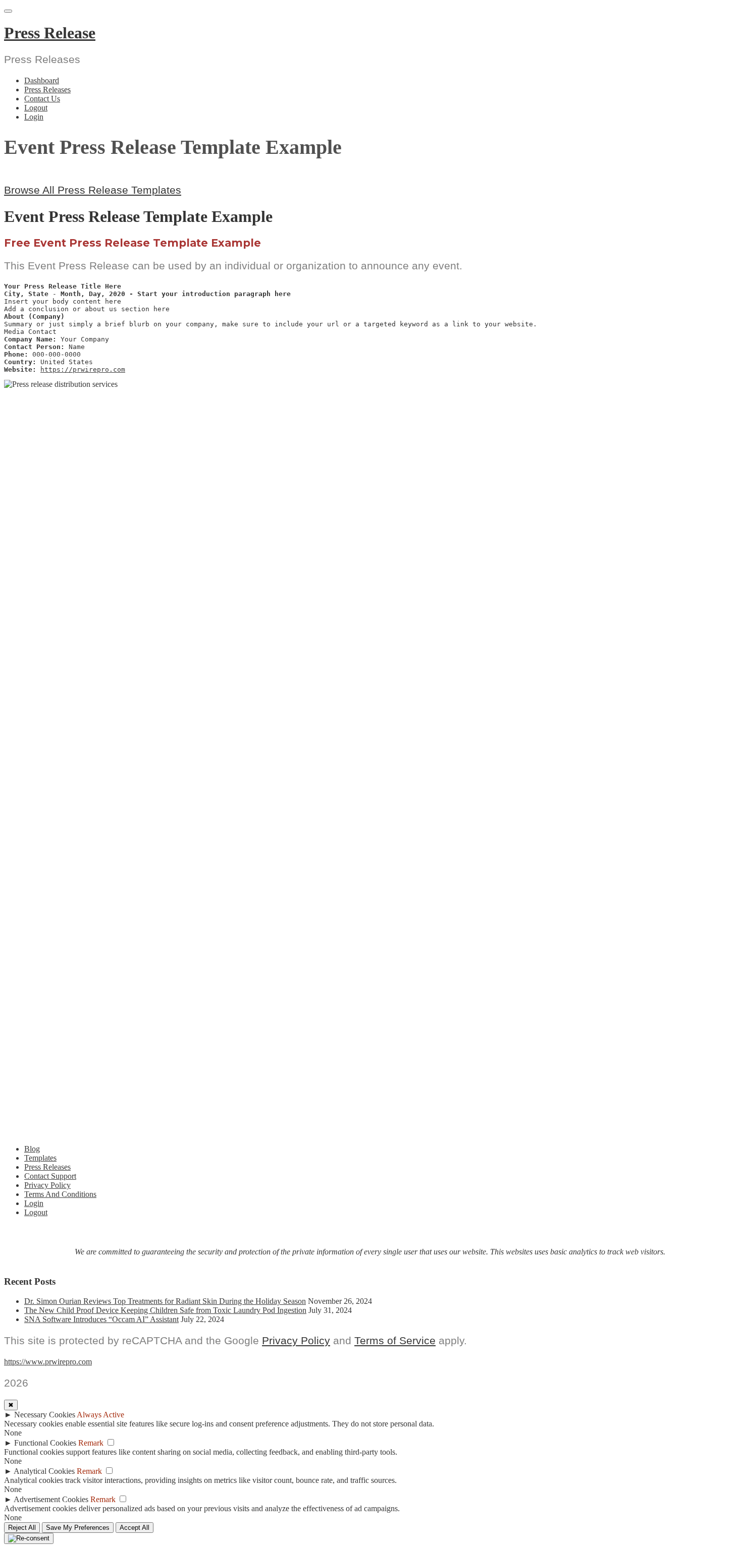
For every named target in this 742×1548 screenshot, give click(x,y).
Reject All (22, 1527)
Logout (35, 107)
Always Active (100, 1414)
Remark (90, 1443)
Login (33, 116)
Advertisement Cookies (51, 1499)
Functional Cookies (45, 1443)
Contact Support (50, 1176)
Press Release (49, 33)
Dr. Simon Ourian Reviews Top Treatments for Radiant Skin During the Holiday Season (165, 1301)
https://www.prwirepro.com (48, 1361)
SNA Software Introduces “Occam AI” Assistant (101, 1319)
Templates (40, 1158)
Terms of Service (395, 1340)
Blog (32, 1148)
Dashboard (41, 80)
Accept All (134, 1527)
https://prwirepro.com (82, 369)
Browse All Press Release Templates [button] (92, 190)
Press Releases (47, 89)
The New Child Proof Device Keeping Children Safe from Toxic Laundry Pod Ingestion (165, 1310)
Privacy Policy (47, 1185)
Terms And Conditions (60, 1194)
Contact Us (42, 98)
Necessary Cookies (44, 1414)
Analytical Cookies (44, 1471)
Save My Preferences (78, 1527)
